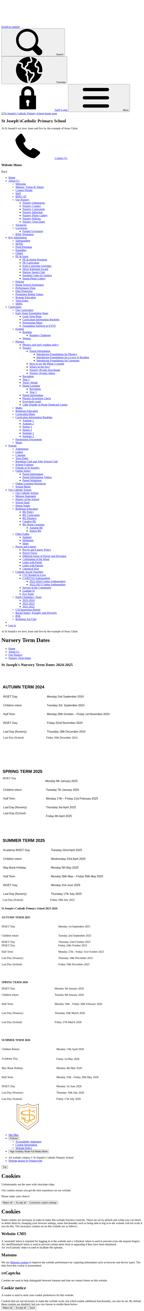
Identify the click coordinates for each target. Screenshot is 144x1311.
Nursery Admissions (33, 202)
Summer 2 (28, 436)
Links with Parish (32, 562)
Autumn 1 (28, 420)
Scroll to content (10, 26)
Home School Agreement (29, 284)
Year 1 (26, 379)
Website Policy (23, 1147)
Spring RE (35, 530)
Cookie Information (26, 1144)
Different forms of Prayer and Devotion (44, 556)
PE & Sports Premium (34, 259)
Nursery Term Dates (33, 221)
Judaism (26, 537)
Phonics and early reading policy (40, 344)
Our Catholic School (19, 489)
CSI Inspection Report (27, 609)
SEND (19, 243)
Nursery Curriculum (33, 209)
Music (18, 442)
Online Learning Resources (30, 483)
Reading (27, 332)
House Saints (22, 505)
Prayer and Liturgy (25, 546)
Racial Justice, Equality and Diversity (36, 612)
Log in (12, 625)
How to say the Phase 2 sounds (47, 363)
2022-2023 (28, 603)
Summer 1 (28, 433)
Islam (25, 543)
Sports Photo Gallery (34, 278)
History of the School (27, 499)
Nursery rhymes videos (42, 373)
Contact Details (23, 190)
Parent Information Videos (37, 477)
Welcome (20, 183)
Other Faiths (22, 533)
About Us (13, 180)
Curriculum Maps (25, 414)
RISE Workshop (24, 234)
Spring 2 (27, 429)
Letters (19, 451)
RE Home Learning (33, 524)
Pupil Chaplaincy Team (28, 597)
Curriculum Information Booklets (40, 319)
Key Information (17, 237)
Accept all (21, 1202)
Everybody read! (31, 401)
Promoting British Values (29, 294)
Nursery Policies (31, 218)
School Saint (22, 502)
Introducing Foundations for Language (58, 360)
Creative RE (29, 521)
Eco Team (28, 593)
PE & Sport (21, 256)
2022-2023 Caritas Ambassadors (48, 584)
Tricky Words (30, 382)
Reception (28, 376)
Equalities (20, 250)
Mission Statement (25, 496)
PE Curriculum (30, 262)
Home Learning (31, 385)
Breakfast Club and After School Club (36, 461)
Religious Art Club (25, 619)
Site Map (13, 1134)
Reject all (7, 1202)
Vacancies (21, 224)
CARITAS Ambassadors (36, 578)
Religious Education (26, 410)
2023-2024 (28, 600)
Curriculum (14, 306)
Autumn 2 (28, 423)
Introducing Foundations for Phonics (57, 354)
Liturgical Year (30, 568)
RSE (18, 615)
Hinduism (27, 540)
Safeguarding (22, 240)
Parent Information (40, 351)
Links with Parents (32, 565)
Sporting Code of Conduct (37, 275)
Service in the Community (36, 587)
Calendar (20, 455)
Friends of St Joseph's (27, 467)
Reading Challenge (40, 335)
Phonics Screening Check (36, 398)
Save (32, 1307)
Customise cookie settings (43, 1202)
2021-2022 (28, 606)
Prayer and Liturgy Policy (36, 549)
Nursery (26, 347)
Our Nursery (22, 199)
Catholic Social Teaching (29, 571)
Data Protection (24, 291)
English (19, 328)
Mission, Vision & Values (29, 187)
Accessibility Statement (28, 1141)
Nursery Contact (31, 205)
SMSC (19, 303)
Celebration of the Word (35, 559)
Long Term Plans (32, 316)
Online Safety (23, 470)
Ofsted (19, 253)
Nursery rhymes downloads (45, 369)
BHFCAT (21, 196)
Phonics (19, 341)
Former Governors (32, 231)
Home (11, 177)
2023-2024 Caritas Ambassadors (48, 581)
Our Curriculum (24, 310)
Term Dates (21, 300)
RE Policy (28, 511)
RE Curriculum (31, 515)
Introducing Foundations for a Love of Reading (63, 357)
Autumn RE (36, 527)
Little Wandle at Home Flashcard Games (44, 404)
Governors (21, 228)
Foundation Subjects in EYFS (39, 325)
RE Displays (29, 518)
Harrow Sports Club (33, 272)
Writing (26, 338)
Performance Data (25, 287)
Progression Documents (28, 439)
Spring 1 (27, 426)
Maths (18, 407)
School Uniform (24, 464)
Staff (18, 193)
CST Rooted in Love (34, 574)
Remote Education (25, 297)
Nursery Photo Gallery (35, 215)
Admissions (21, 448)
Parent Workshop (32, 480)
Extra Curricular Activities (36, 265)
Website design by (25, 1160)
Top (4, 1167)
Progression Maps (32, 322)
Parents (12, 445)
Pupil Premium (23, 246)
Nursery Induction (32, 212)
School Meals (23, 486)
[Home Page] (29, 113)
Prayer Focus (29, 552)
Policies (19, 281)
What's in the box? (40, 366)
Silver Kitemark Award (35, 269)
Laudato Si (28, 590)
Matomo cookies (19, 1262)
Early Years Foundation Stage (31, 313)
